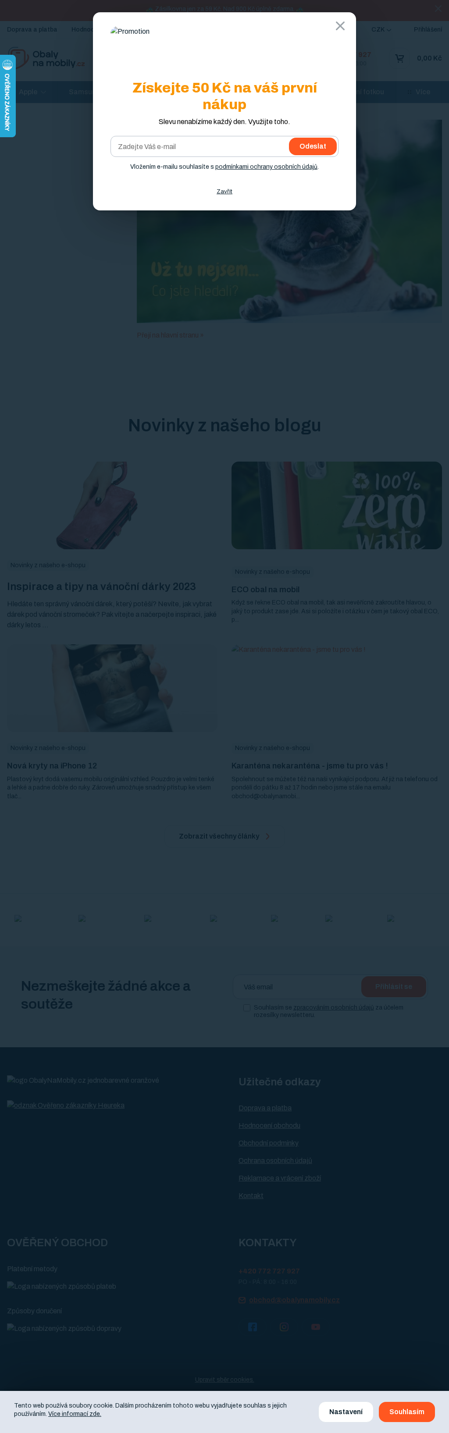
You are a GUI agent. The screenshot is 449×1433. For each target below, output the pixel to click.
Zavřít (224, 191)
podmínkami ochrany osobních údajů (266, 167)
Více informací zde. (74, 1414)
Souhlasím (406, 1411)
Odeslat (312, 146)
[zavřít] (340, 26)
